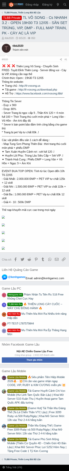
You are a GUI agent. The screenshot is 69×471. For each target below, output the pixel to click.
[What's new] (57, 4)
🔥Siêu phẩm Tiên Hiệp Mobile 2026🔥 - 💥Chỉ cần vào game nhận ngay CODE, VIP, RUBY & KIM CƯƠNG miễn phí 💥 (36, 381)
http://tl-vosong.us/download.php (37, 89)
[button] (4, 4)
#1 (66, 59)
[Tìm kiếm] (64, 4)
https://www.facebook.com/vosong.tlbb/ (39, 93)
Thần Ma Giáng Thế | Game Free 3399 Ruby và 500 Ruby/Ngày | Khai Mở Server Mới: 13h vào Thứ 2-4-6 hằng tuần (34, 429)
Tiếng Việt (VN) (13, 467)
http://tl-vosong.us (29, 85)
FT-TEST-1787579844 (20, 323)
